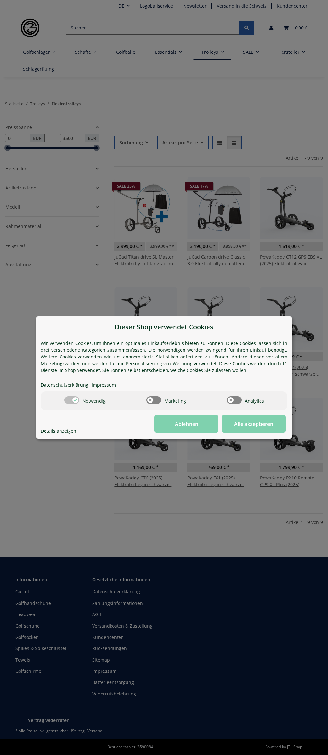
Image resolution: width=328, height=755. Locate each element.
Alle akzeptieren (253, 424)
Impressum (104, 385)
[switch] (71, 400)
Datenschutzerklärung (64, 385)
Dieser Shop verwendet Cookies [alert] (164, 327)
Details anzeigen (58, 431)
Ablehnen (186, 424)
